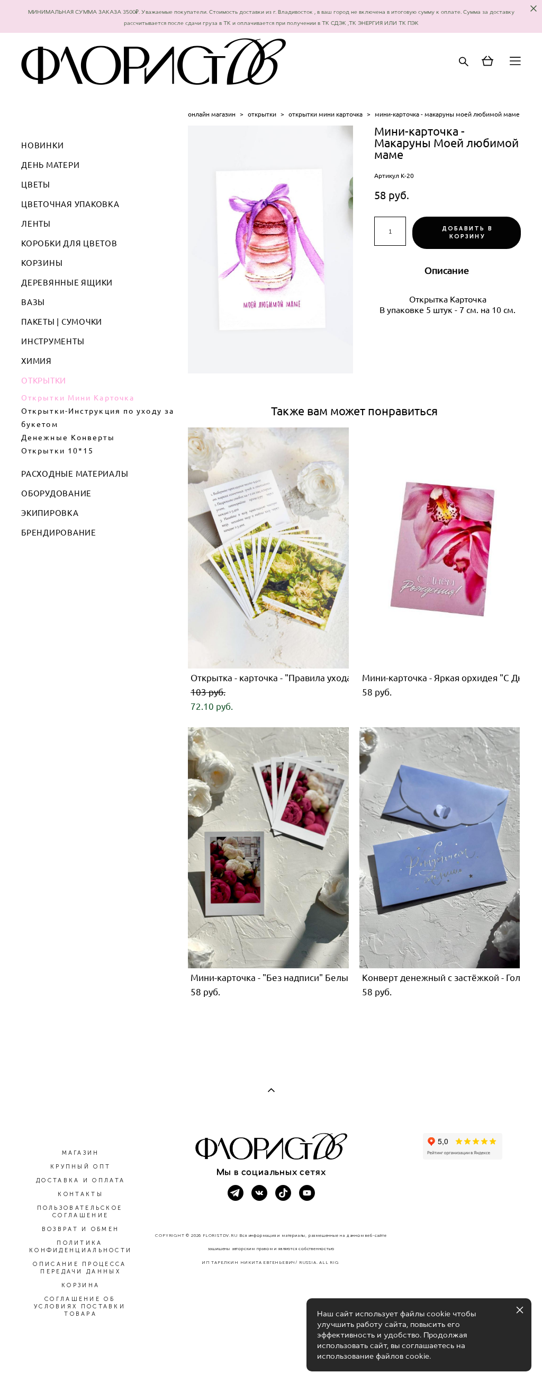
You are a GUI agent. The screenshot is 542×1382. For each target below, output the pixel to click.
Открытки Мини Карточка (77, 398)
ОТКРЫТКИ (43, 380)
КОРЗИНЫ (41, 263)
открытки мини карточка (325, 114)
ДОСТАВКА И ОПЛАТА (80, 1180)
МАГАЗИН (81, 1152)
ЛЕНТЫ (36, 223)
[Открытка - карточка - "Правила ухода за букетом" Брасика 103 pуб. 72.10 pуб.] (268, 547)
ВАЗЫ (33, 302)
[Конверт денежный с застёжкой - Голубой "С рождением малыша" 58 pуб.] (439, 847)
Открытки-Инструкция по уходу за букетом (97, 418)
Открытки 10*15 (57, 451)
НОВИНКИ (42, 145)
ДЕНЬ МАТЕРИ (50, 165)
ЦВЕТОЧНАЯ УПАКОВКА (70, 204)
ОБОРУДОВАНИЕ (56, 493)
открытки (262, 114)
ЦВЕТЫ (35, 184)
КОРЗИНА (80, 1285)
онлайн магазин (212, 114)
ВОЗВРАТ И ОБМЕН (81, 1229)
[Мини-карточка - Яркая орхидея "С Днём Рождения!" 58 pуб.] (439, 547)
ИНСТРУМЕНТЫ (52, 341)
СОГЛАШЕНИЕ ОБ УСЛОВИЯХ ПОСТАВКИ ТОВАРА (79, 1306)
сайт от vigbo (271, 1357)
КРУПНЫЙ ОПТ (80, 1166)
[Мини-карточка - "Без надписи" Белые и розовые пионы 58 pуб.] (268, 847)
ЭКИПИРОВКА (50, 513)
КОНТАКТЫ (80, 1194)
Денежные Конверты (68, 437)
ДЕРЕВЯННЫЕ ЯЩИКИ (67, 282)
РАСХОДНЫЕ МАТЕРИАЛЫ (74, 473)
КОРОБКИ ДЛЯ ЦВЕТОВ (69, 243)
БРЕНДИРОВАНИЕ (58, 532)
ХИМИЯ (36, 360)
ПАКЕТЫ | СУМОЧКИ (61, 321)
